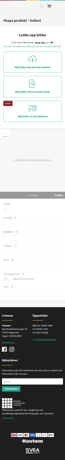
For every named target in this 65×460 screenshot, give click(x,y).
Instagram (11, 349)
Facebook (4, 349)
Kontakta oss (8, 342)
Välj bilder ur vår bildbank (33, 116)
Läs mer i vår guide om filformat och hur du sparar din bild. (33, 46)
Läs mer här (8, 417)
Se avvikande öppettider (44, 339)
